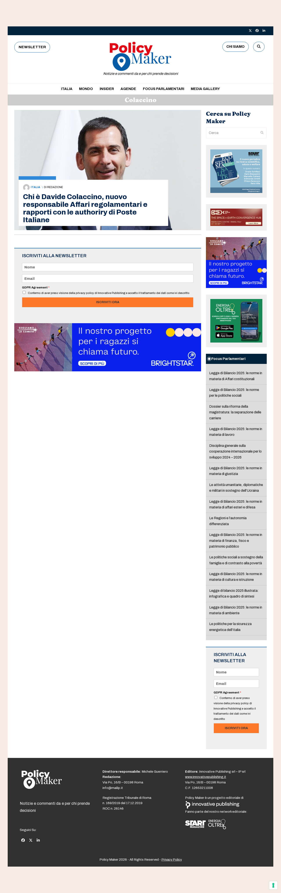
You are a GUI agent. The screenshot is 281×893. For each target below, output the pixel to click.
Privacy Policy (171, 859)
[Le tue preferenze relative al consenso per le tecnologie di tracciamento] (273, 885)
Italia (35, 187)
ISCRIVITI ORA (107, 302)
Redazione (55, 187)
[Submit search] (262, 133)
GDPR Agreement (35, 287)
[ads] (107, 370)
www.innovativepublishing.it (205, 777)
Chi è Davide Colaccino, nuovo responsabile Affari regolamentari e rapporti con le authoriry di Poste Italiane (85, 208)
